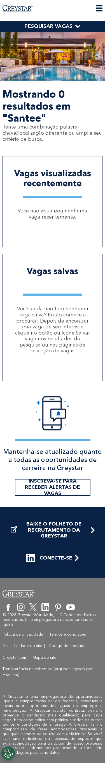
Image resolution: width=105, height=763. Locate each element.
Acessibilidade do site (22, 645)
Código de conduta (66, 645)
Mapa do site (44, 657)
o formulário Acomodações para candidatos (52, 750)
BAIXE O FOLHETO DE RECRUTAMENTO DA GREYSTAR (53, 530)
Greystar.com (14, 657)
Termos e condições (68, 634)
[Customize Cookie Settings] (8, 753)
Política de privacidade (23, 634)
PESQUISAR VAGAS (48, 26)
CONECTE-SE (55, 558)
